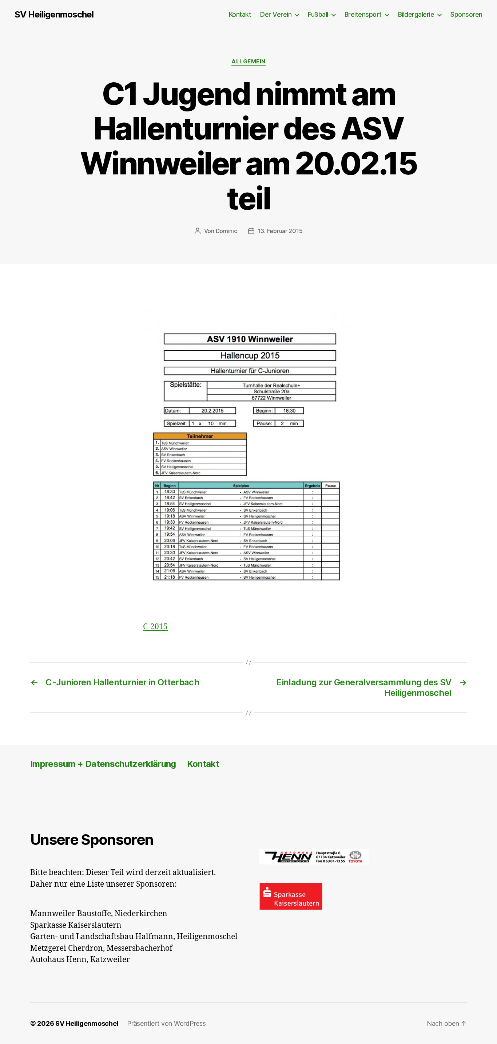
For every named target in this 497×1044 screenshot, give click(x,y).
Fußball (318, 14)
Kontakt (240, 14)
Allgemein (248, 61)
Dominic (226, 231)
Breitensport (363, 14)
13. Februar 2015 (280, 231)
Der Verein (275, 14)
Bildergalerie (416, 14)
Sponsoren (466, 14)
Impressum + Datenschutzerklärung (103, 764)
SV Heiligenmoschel (54, 14)
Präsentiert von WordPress (166, 1023)
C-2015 (155, 627)
